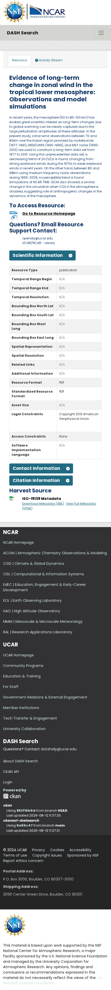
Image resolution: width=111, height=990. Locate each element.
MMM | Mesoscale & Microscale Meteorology (43, 621)
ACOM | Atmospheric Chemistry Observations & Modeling (55, 553)
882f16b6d (26, 810)
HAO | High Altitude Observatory (31, 611)
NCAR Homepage (18, 542)
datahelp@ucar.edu (59, 749)
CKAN (12, 796)
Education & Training (22, 676)
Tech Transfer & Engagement (30, 718)
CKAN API (11, 771)
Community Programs (23, 665)
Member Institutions (21, 707)
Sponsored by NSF (83, 855)
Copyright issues (47, 855)
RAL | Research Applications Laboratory (37, 632)
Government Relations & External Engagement (45, 697)
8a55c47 (25, 825)
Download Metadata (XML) (43, 503)
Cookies (57, 849)
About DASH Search (20, 761)
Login (7, 782)
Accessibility (80, 849)
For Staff (11, 686)
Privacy (38, 849)
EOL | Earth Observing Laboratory (32, 600)
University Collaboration (24, 728)
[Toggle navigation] (101, 32)
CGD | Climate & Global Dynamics (33, 563)
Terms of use (15, 855)
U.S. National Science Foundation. (53, 980)
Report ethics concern (23, 860)
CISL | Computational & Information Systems (43, 574)
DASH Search (22, 33)
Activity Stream (50, 60)
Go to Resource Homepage (48, 213)
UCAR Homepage (18, 655)
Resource (19, 60)
